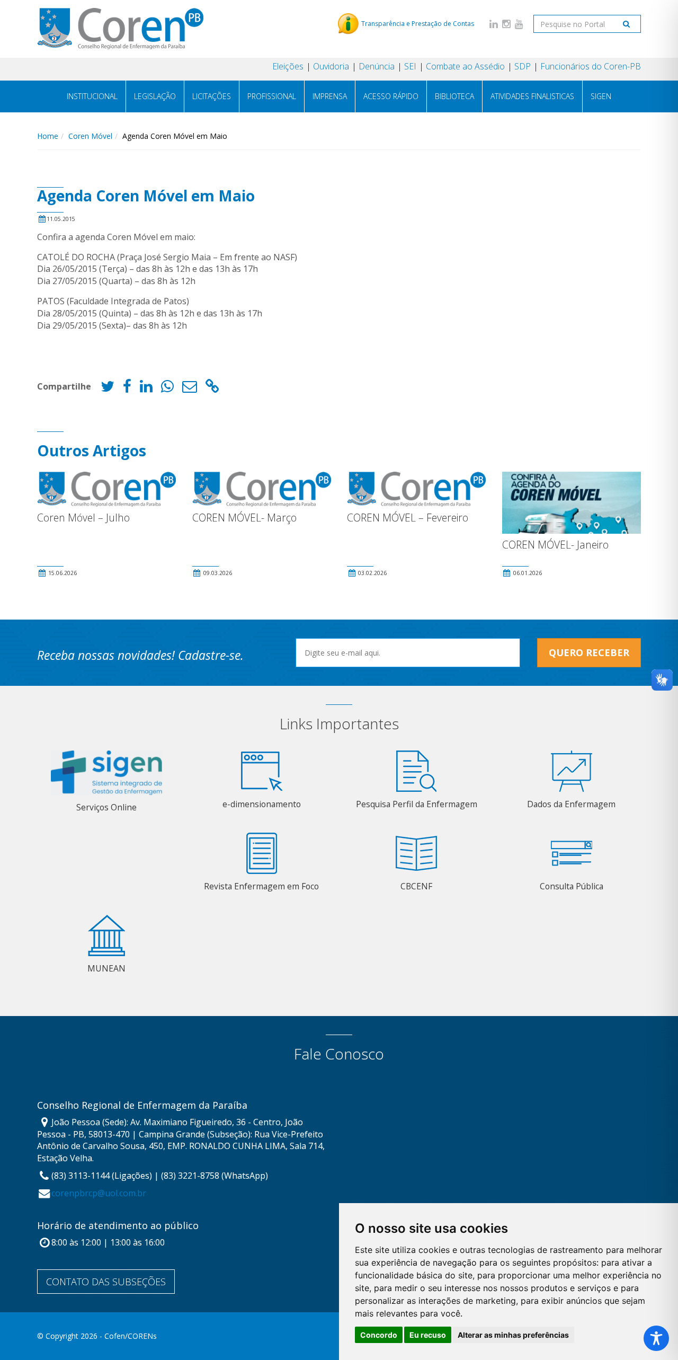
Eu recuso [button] (427, 1334)
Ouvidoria (331, 66)
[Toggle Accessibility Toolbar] (656, 1338)
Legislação (155, 96)
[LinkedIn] (493, 24)
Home (47, 136)
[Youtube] (519, 24)
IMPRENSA (330, 96)
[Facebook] (127, 389)
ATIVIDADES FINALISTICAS (532, 96)
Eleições (288, 66)
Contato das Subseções (106, 1281)
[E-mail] (189, 389)
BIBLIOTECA (454, 96)
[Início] (120, 28)
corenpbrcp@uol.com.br (98, 1193)
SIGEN (601, 96)
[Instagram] (506, 24)
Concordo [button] (378, 1334)
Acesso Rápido (390, 96)
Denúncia (377, 66)
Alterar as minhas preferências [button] (513, 1334)
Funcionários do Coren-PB (590, 66)
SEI (410, 66)
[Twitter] (107, 389)
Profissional (271, 96)
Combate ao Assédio (465, 66)
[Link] (212, 389)
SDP (522, 66)
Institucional (92, 96)
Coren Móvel (90, 136)
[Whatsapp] (167, 389)
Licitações (211, 96)
